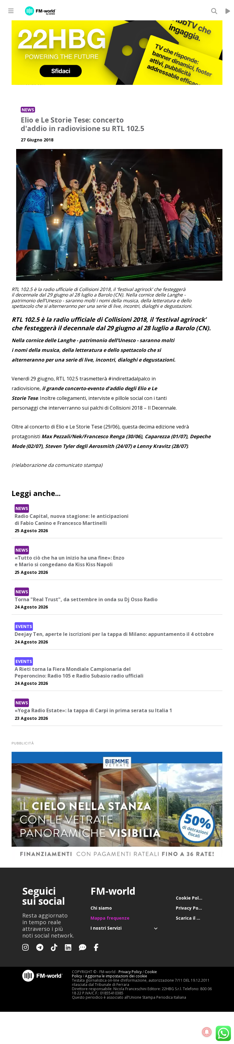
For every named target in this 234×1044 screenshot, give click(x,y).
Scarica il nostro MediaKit (194, 918)
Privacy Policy (191, 908)
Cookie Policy (190, 898)
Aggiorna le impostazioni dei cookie (116, 976)
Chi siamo (101, 908)
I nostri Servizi (106, 928)
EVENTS (24, 626)
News (28, 110)
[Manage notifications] (207, 1032)
